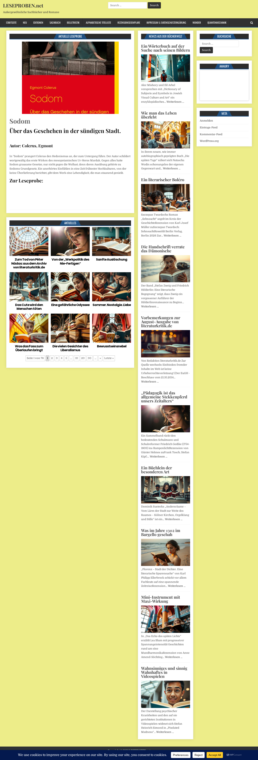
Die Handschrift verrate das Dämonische (163, 248)
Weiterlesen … (175, 101)
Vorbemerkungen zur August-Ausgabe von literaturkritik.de (160, 321)
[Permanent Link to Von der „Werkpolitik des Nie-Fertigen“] (70, 241)
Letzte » (109, 358)
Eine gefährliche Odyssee (70, 305)
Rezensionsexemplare (129, 22)
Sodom (19, 121)
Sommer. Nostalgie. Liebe (112, 305)
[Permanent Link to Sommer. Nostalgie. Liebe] (111, 286)
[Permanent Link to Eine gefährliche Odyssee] (70, 286)
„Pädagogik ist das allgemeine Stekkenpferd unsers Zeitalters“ (164, 396)
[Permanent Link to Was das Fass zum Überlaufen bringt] (28, 328)
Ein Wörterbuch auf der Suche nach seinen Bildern (165, 48)
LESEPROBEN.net (23, 5)
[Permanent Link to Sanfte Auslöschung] (111, 241)
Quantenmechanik (216, 22)
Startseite (11, 22)
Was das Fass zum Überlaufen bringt (29, 348)
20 (83, 358)
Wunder (196, 22)
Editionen (38, 22)
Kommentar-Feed (211, 134)
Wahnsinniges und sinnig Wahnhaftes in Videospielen (164, 672)
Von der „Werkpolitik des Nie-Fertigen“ (70, 261)
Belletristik (73, 22)
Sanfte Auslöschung (111, 259)
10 (76, 358)
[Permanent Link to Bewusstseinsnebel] (111, 328)
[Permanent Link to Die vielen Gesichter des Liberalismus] (70, 328)
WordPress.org (209, 140)
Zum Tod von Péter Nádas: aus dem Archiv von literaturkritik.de (29, 263)
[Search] (251, 22)
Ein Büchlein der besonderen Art (156, 469)
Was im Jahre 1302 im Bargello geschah (160, 532)
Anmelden (206, 120)
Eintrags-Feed (208, 127)
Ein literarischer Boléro (162, 179)
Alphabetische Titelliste (98, 22)
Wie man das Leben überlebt (159, 115)
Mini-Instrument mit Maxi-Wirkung (160, 599)
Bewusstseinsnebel (111, 346)
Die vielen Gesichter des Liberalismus (70, 348)
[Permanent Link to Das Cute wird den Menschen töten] (28, 286)
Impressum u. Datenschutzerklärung (166, 22)
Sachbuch (55, 22)
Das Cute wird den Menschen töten (29, 307)
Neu (25, 22)
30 (89, 358)
